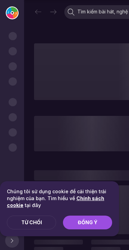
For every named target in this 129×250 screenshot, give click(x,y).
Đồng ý (87, 222)
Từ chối (31, 222)
